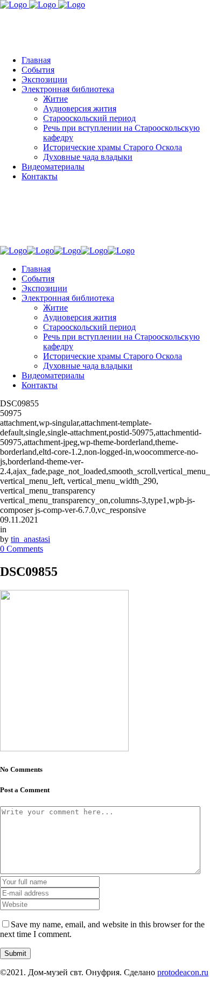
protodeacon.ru (182, 972)
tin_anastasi (30, 539)
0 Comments (21, 548)
